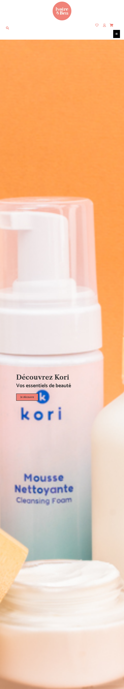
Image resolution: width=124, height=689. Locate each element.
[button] (7, 28)
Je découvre (27, 397)
